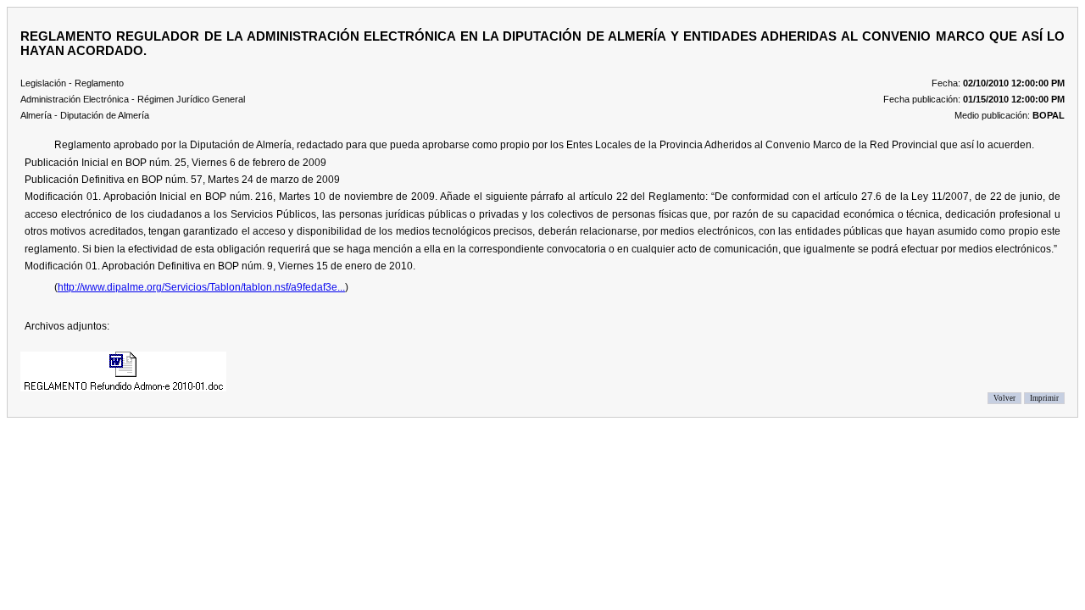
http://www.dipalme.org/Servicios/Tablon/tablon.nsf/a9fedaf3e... (201, 287)
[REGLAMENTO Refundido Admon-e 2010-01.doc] (123, 371)
